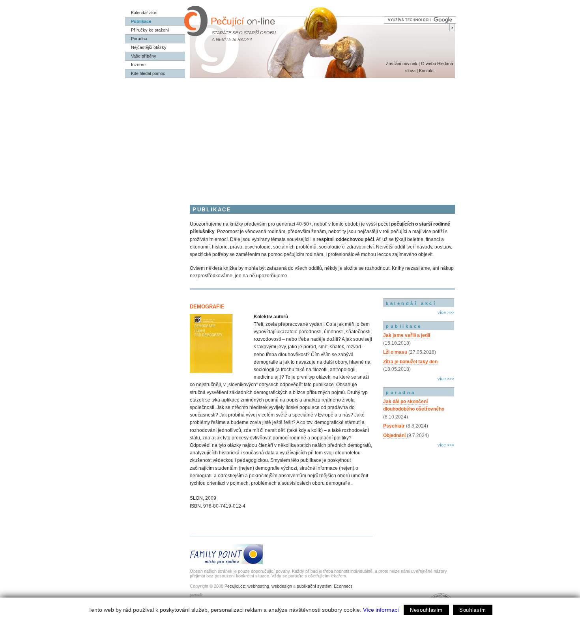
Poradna (139, 38)
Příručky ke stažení (150, 30)
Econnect (343, 586)
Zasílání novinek (401, 63)
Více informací (381, 610)
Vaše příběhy (143, 56)
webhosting (258, 586)
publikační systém (314, 586)
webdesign (281, 586)
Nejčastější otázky (149, 47)
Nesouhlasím (426, 610)
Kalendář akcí (144, 12)
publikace (404, 326)
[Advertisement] (290, 137)
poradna (401, 392)
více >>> (446, 312)
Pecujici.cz (235, 586)
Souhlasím (472, 610)
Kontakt (426, 70)
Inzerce (138, 64)
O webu (428, 63)
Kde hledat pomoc (148, 73)
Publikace (141, 21)
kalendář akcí (411, 303)
